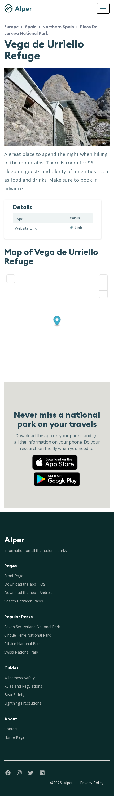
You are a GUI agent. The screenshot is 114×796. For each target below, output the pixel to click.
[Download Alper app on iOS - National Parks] (57, 457)
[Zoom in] (103, 279)
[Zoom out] (103, 286)
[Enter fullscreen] (11, 279)
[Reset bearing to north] (103, 294)
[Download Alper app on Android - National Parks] (57, 474)
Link (78, 227)
